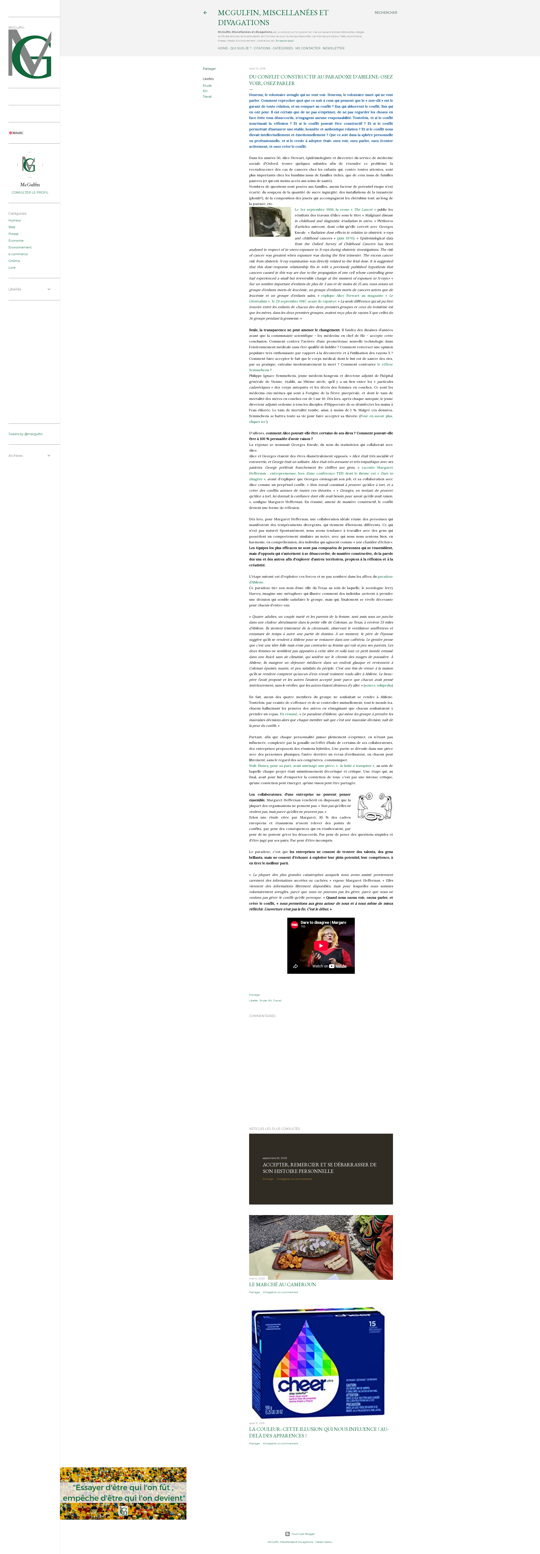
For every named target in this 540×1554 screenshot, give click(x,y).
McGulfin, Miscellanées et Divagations (290, 1541)
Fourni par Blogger (303, 1533)
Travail (207, 96)
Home (223, 48)
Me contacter (307, 48)
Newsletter (333, 48)
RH (205, 91)
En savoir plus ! (285, 40)
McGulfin (30, 184)
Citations (262, 48)
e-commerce (18, 254)
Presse (13, 234)
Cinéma (14, 261)
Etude (207, 86)
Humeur (14, 220)
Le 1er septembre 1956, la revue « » (335, 209)
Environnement (20, 247)
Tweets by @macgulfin (25, 434)
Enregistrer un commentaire (294, 1178)
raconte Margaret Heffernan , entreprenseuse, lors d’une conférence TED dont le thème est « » (321, 473)
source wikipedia (378, 685)
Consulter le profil (30, 192)
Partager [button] (209, 69)
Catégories (283, 48)
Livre (12, 268)
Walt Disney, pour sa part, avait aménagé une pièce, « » (311, 766)
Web (11, 227)
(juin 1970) (345, 238)
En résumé (288, 714)
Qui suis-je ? (240, 48)
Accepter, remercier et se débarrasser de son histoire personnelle (320, 1167)
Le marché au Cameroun (282, 1284)
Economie (16, 241)
